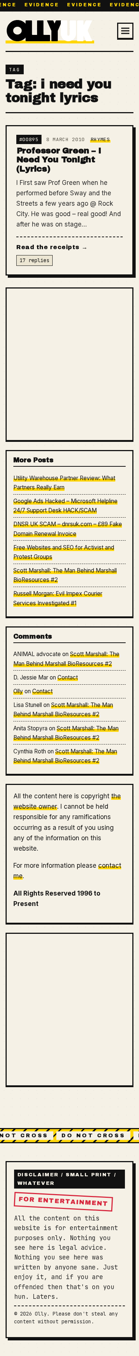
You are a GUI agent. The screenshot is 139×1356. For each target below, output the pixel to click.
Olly (18, 691)
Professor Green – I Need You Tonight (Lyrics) (58, 159)
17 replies (34, 260)
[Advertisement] (69, 364)
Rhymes (100, 139)
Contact (67, 677)
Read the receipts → (51, 247)
